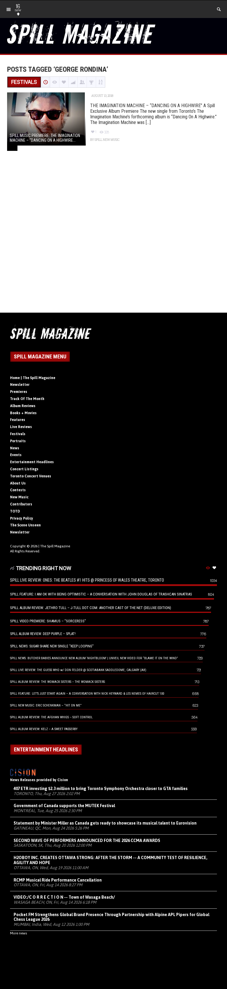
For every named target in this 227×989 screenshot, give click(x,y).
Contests (18, 490)
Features (17, 420)
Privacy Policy (21, 518)
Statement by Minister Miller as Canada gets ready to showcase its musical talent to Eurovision (105, 823)
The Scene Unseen (25, 525)
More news (18, 933)
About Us (18, 483)
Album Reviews (22, 406)
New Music (19, 497)
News (14, 448)
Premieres (18, 392)
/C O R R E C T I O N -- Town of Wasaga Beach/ (64, 897)
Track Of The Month (27, 399)
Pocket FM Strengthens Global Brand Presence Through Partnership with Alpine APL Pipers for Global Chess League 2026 (111, 917)
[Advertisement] (113, 238)
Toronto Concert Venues (30, 476)
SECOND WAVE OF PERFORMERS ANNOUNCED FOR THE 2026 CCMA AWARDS (87, 840)
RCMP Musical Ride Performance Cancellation (58, 880)
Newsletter (20, 385)
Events (16, 455)
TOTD (15, 511)
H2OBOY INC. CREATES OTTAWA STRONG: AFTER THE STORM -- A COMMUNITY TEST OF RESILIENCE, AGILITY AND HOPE (110, 860)
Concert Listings (24, 469)
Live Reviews (21, 427)
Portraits (18, 441)
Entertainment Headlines (32, 462)
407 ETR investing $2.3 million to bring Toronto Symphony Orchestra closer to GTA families (101, 788)
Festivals (17, 434)
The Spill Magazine (55, 546)
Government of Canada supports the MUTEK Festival (64, 805)
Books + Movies (23, 413)
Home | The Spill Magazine (32, 378)
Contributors (21, 504)
